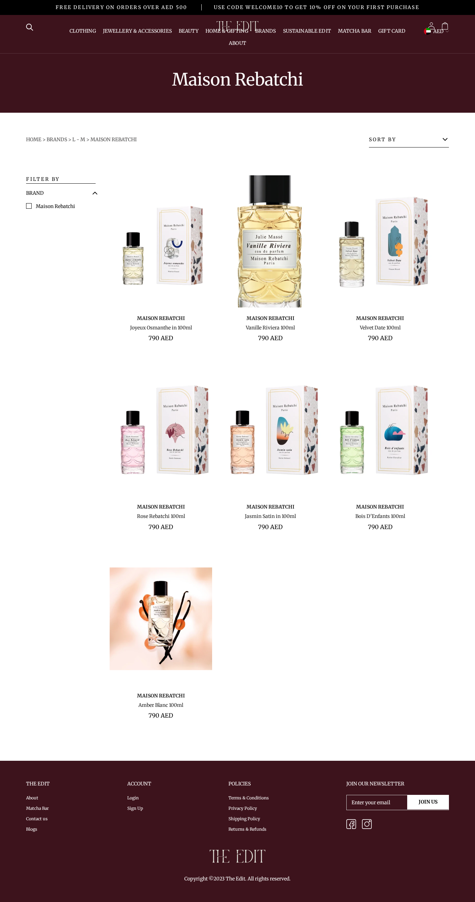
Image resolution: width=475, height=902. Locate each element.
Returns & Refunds (247, 829)
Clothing (83, 31)
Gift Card (391, 31)
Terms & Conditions (248, 797)
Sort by (382, 139)
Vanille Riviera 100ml (270, 328)
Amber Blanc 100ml (160, 705)
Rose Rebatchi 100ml (161, 516)
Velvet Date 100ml (380, 328)
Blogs (31, 829)
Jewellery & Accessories (137, 31)
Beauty (189, 31)
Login (133, 797)
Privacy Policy (242, 808)
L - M (78, 139)
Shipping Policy (244, 818)
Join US (428, 802)
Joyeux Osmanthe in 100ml (161, 328)
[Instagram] (367, 825)
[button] (35, 193)
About (237, 43)
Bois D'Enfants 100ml (380, 516)
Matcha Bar (354, 31)
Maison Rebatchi (113, 139)
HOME (33, 139)
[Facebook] (351, 825)
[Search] (31, 26)
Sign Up (135, 808)
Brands (265, 31)
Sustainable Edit (307, 31)
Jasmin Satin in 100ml (270, 516)
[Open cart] (445, 26)
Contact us (37, 818)
